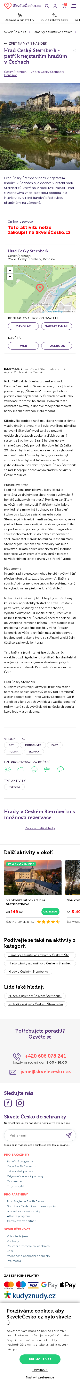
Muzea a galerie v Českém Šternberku (35, 996)
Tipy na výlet (15, 1186)
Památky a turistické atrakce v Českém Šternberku (42, 955)
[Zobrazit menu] (73, 6)
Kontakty (13, 1241)
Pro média (14, 1260)
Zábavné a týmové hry (19, 19)
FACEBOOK (56, 345)
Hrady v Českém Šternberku (28, 971)
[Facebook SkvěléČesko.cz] (8, 1103)
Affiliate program (18, 1216)
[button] (10, 270)
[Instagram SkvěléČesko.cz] (20, 1103)
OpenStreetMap (55, 311)
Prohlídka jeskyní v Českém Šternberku (35, 1004)
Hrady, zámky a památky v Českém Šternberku (41, 963)
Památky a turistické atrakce (52, 32)
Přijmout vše (40, 1359)
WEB (23, 345)
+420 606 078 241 (45, 1056)
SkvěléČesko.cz (15, 32)
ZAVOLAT (23, 326)
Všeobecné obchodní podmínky (28, 1255)
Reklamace (14, 1181)
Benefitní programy (20, 1161)
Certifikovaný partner (21, 1221)
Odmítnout (40, 1370)
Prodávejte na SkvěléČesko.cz (27, 1201)
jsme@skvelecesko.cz (45, 1072)
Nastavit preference (40, 1377)
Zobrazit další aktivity (40, 828)
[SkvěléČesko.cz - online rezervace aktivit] (22, 6)
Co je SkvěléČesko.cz (21, 1166)
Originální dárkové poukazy (25, 1176)
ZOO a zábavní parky (54, 19)
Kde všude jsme (18, 1236)
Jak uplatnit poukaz (20, 1171)
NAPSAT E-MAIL (57, 326)
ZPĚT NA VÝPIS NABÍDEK (28, 43)
